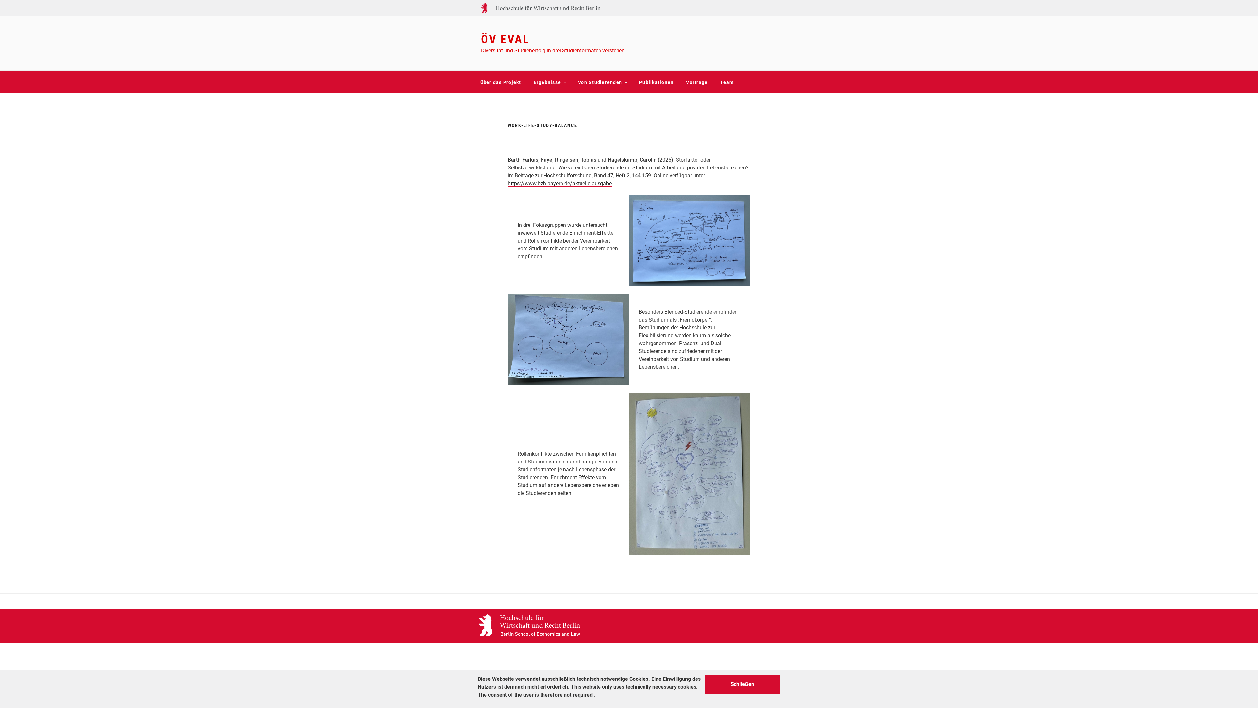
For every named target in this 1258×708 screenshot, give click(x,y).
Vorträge (697, 82)
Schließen (742, 684)
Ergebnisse (547, 82)
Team (727, 82)
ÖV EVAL (505, 39)
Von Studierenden (600, 82)
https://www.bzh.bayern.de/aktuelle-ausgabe (560, 183)
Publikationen (656, 82)
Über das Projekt (500, 82)
